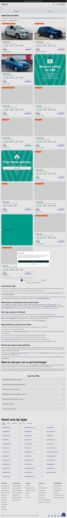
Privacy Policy (37, 257)
